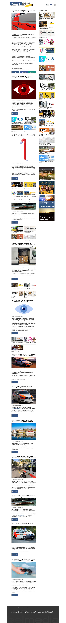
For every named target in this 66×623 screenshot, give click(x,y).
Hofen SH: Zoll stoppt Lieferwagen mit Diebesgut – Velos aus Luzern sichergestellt (22, 244)
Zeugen (25, 511)
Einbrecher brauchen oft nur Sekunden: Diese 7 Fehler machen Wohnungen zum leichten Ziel (23, 135)
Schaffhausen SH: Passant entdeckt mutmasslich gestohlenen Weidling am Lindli (23, 200)
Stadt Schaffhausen (21, 515)
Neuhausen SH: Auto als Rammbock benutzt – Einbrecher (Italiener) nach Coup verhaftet (23, 355)
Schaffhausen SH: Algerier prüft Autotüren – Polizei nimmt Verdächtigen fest (22, 301)
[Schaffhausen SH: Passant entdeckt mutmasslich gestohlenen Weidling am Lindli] (23, 206)
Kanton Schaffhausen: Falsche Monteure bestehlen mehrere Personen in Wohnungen (23, 524)
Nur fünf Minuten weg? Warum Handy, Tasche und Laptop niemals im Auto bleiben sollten (23, 560)
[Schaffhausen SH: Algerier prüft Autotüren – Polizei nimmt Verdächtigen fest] (23, 309)
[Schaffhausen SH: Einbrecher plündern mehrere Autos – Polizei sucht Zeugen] (23, 396)
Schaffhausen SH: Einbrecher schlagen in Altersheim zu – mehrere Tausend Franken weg (23, 457)
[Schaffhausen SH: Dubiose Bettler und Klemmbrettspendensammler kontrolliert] (23, 431)
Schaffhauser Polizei (15, 408)
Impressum (13, 607)
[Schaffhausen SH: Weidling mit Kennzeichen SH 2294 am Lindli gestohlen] (23, 502)
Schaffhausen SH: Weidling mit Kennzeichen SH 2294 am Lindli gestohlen (23, 496)
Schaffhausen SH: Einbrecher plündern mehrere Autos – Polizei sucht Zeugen (21, 387)
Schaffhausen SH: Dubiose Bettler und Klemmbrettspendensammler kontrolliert (22, 421)
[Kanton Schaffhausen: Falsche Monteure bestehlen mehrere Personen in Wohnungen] (23, 534)
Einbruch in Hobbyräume (16, 105)
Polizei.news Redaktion (19, 100)
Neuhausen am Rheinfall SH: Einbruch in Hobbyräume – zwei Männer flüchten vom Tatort (22, 78)
